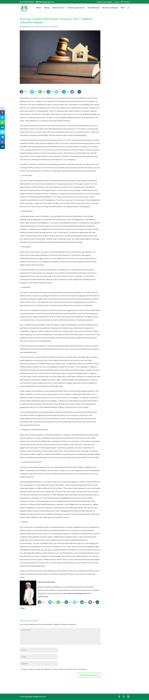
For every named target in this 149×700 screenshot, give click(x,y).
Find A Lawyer (58, 8)
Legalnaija (25, 27)
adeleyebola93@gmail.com (78, 593)
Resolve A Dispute (110, 8)
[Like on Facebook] (73, 92)
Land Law (43, 27)
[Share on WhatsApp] (42, 92)
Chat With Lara (93, 8)
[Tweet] (34, 92)
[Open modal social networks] (79, 92)
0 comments (53, 27)
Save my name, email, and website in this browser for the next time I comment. (54, 669)
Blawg (46, 8)
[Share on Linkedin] (50, 92)
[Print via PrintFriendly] (58, 92)
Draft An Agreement (76, 8)
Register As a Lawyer (105, 2)
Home (38, 8)
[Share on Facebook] (23, 92)
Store (123, 8)
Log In (116, 2)
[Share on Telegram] (66, 92)
